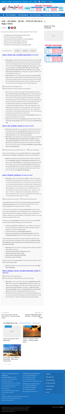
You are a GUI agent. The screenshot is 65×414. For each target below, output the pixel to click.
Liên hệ (35, 1)
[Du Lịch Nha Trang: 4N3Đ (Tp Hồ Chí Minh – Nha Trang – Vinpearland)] (12, 350)
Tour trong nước (11, 15)
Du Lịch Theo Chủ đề (50, 383)
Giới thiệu (9, 1)
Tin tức (30, 1)
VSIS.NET (61, 407)
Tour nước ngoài (23, 15)
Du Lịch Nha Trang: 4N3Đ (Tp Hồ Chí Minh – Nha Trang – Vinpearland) (11, 359)
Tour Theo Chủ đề (35, 15)
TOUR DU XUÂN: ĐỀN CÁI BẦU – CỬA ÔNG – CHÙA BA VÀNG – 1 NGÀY (33, 316)
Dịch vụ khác (56, 15)
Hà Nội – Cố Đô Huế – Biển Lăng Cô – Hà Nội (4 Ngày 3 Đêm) (30, 340)
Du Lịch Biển (8, 326)
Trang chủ (4, 1)
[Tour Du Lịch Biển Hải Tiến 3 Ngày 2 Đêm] (12, 331)
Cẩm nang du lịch (17, 1)
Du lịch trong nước (50, 386)
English (51, 1)
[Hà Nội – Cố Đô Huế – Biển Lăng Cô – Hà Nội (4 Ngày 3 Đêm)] (32, 331)
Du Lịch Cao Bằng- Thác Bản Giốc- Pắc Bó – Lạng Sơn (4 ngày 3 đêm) (11, 316)
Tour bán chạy (47, 15)
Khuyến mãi (25, 1)
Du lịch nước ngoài (50, 380)
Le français (43, 1)
